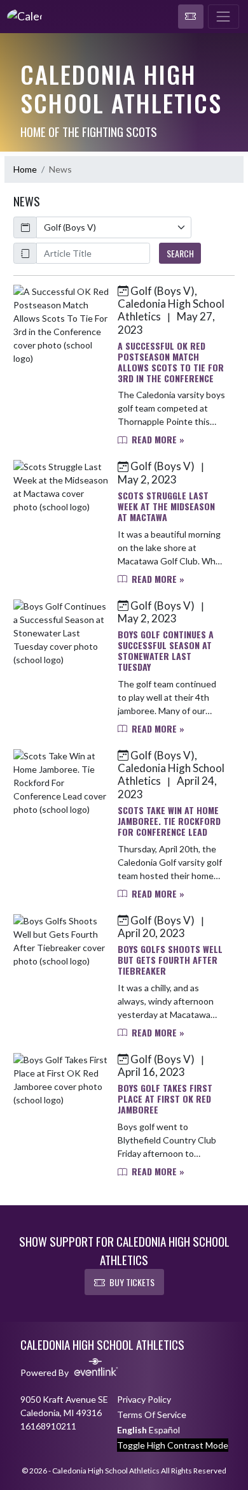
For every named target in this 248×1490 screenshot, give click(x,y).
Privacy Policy (144, 1399)
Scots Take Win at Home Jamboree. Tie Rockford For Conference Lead (169, 820)
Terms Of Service (151, 1414)
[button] (190, 16)
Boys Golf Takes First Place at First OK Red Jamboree (165, 1098)
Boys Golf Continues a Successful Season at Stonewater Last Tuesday (166, 650)
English (132, 1429)
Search (180, 253)
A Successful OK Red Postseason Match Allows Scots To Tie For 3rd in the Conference (171, 361)
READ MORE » (156, 439)
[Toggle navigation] (223, 16)
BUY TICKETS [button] (132, 1282)
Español (164, 1429)
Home (25, 169)
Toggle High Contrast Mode (172, 1445)
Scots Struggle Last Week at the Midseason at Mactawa (166, 506)
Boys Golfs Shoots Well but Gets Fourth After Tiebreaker (170, 959)
